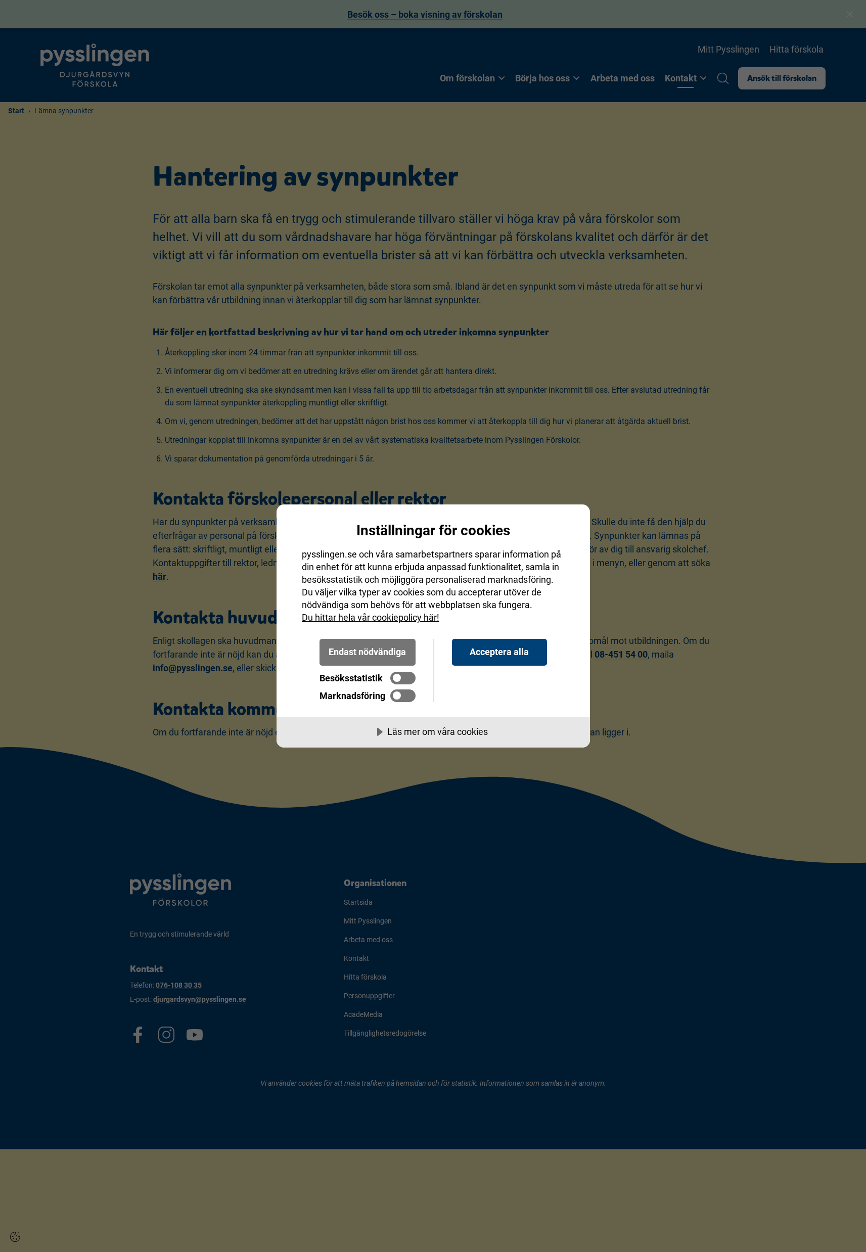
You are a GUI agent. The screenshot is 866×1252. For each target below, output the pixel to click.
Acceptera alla (499, 651)
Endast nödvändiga (367, 651)
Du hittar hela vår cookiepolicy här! (370, 617)
